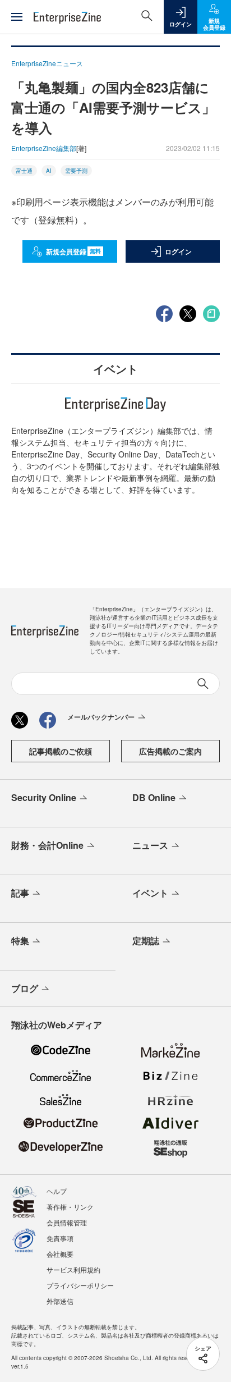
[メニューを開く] (17, 17)
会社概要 (60, 1254)
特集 (20, 940)
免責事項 (60, 1238)
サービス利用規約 (73, 1269)
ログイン (178, 251)
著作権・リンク (70, 1206)
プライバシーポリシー (80, 1285)
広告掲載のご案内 (170, 751)
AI (49, 171)
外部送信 (60, 1301)
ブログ (24, 988)
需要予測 (76, 171)
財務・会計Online (47, 845)
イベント (150, 892)
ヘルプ (57, 1191)
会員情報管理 (67, 1222)
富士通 (24, 171)
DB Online (153, 797)
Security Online (43, 797)
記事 (20, 892)
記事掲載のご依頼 (60, 751)
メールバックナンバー (101, 717)
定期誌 (145, 940)
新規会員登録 (73, 251)
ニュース (150, 845)
